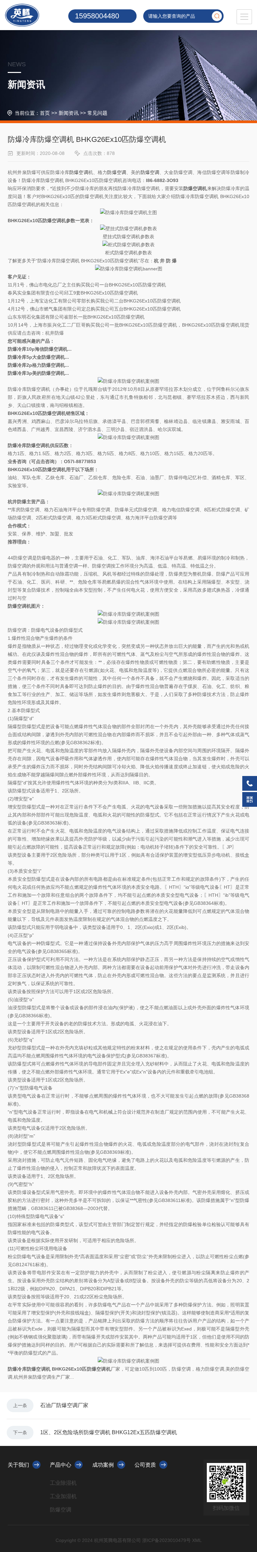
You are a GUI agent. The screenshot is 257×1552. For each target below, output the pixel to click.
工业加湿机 (63, 1496)
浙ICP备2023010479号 (166, 1540)
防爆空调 (78, 172)
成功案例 (103, 1465)
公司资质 (145, 1465)
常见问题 (97, 113)
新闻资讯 (69, 113)
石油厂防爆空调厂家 (64, 1405)
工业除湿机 (63, 1483)
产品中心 (60, 1465)
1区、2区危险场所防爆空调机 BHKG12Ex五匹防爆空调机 (108, 1432)
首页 (45, 113)
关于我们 (18, 1465)
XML (197, 1540)
